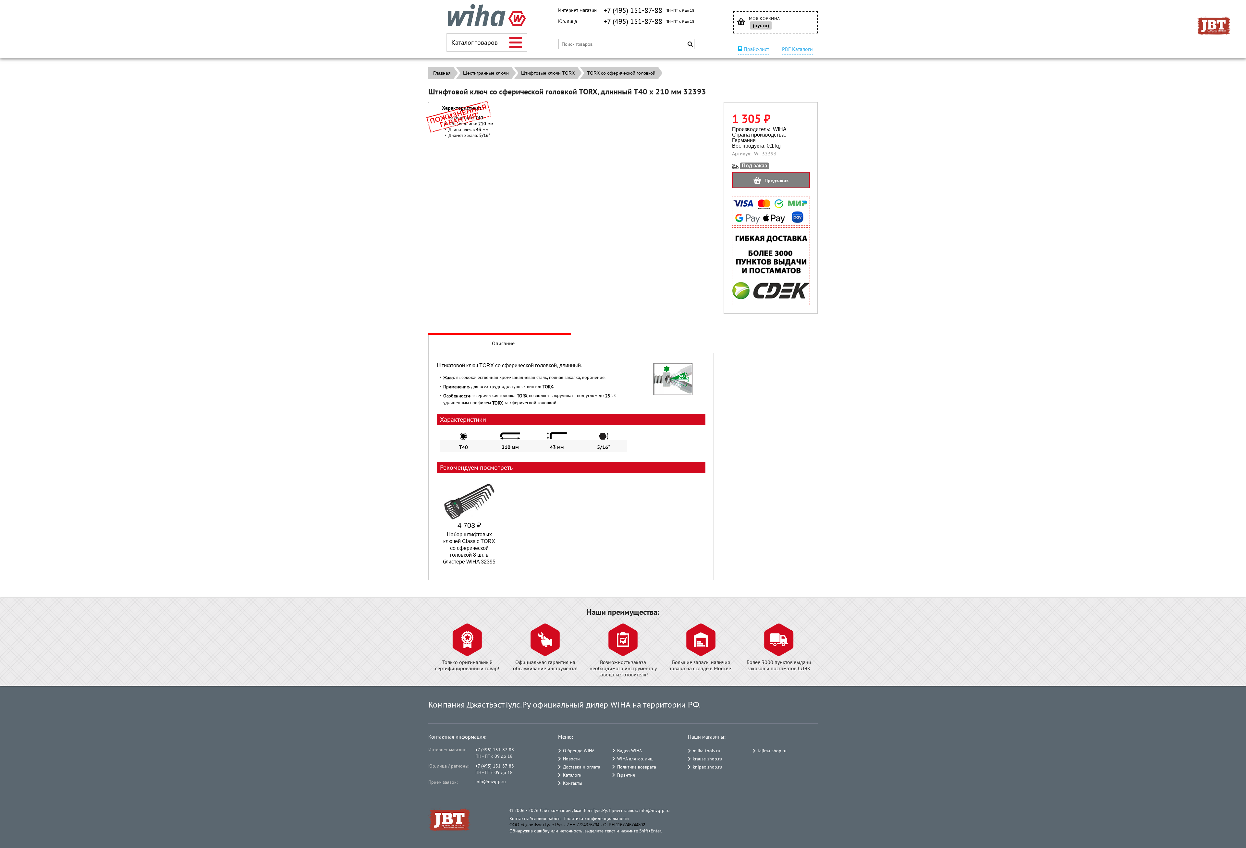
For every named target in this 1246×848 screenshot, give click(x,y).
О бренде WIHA (578, 751)
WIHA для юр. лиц (635, 759)
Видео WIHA (629, 751)
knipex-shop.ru (707, 767)
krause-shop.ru (707, 759)
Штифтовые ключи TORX (548, 73)
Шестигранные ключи (486, 73)
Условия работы (546, 818)
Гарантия (626, 775)
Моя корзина (764, 18)
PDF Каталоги (797, 49)
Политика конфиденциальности (596, 818)
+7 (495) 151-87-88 (633, 10)
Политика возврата (636, 767)
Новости (571, 759)
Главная (442, 73)
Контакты (572, 783)
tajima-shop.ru (772, 751)
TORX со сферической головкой (621, 73)
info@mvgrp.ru (490, 781)
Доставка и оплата (581, 767)
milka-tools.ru (706, 751)
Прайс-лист (756, 49)
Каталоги (572, 775)
